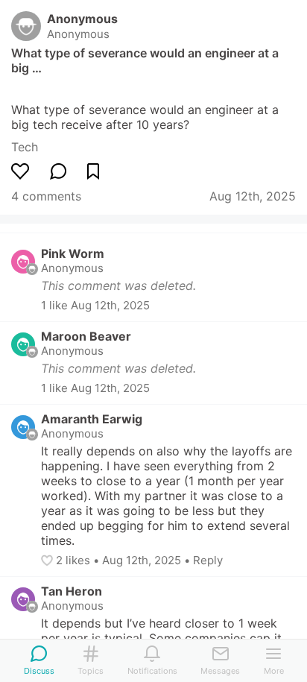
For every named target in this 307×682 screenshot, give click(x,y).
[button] (48, 560)
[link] (24, 146)
